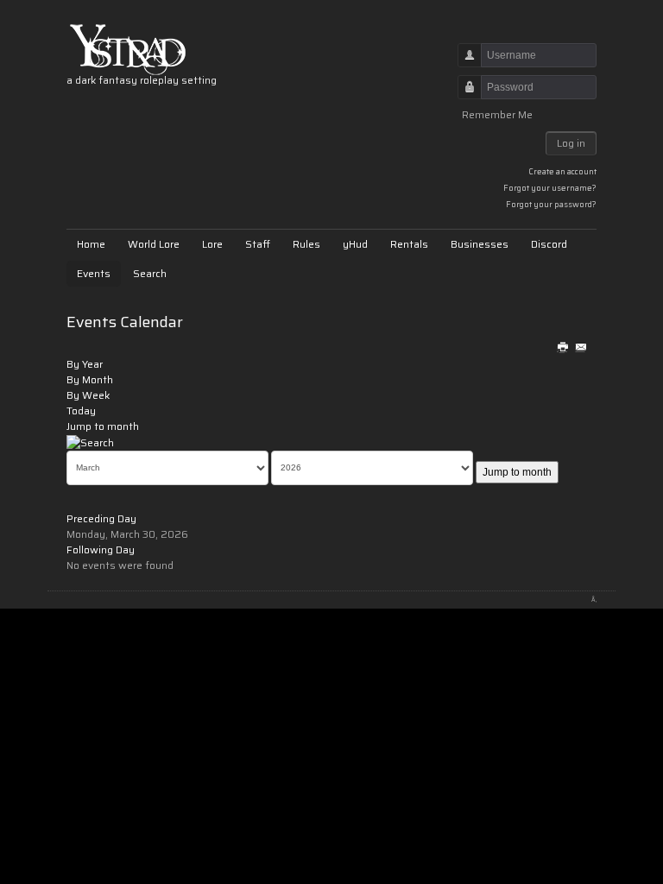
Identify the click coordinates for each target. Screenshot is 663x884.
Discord (549, 244)
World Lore (154, 244)
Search (150, 273)
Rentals (409, 244)
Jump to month (102, 426)
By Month (89, 379)
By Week (88, 395)
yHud (355, 244)
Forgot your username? (550, 187)
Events (93, 273)
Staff (257, 244)
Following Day (100, 549)
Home (91, 244)
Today (81, 410)
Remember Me (497, 115)
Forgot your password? (551, 204)
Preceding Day (101, 518)
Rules (306, 244)
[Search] (90, 441)
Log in (571, 143)
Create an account (562, 171)
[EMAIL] (580, 348)
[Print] (563, 348)
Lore (212, 244)
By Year (84, 364)
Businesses (479, 244)
